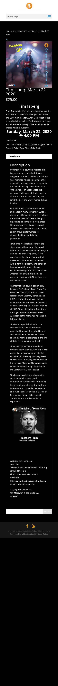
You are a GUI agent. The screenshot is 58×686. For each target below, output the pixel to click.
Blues (27, 148)
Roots (38, 148)
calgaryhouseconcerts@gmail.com (30, 531)
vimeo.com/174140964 (27, 474)
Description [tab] (14, 156)
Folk (33, 148)
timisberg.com (25, 461)
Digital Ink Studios (26, 534)
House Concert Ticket (21, 31)
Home (8, 31)
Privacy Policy (42, 534)
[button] (7, 39)
